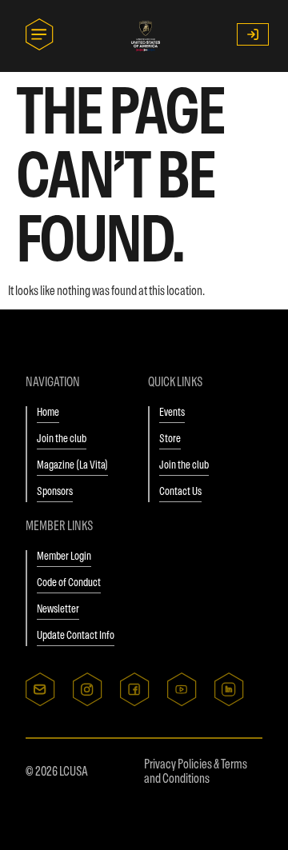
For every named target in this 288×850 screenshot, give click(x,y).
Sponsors (55, 491)
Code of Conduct (69, 582)
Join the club (61, 438)
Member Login (64, 555)
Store (170, 438)
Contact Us (180, 491)
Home (48, 411)
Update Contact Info (75, 635)
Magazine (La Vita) (72, 464)
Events (172, 411)
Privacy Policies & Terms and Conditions (195, 770)
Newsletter (58, 608)
